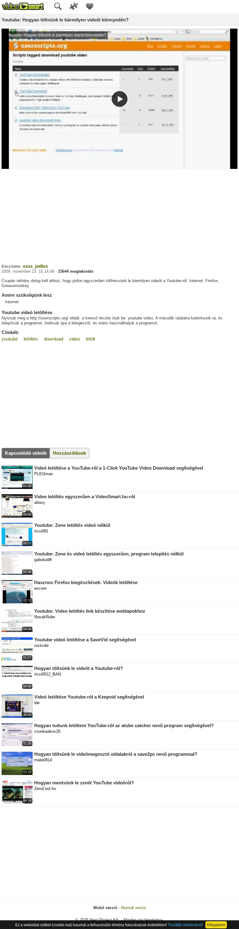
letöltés (31, 338)
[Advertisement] (119, 215)
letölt (90, 338)
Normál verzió (133, 907)
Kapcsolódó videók (26, 453)
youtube (10, 338)
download (53, 338)
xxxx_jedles (35, 266)
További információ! (185, 924)
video (74, 338)
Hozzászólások (69, 453)
